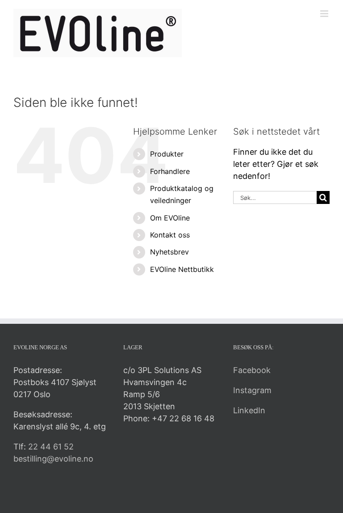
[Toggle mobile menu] (325, 13)
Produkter (167, 153)
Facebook (252, 370)
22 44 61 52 (51, 446)
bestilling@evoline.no (53, 458)
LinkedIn (249, 410)
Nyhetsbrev (169, 251)
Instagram (252, 390)
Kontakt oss (170, 234)
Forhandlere (170, 171)
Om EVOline (170, 217)
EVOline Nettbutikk (182, 269)
